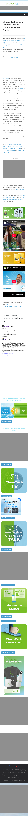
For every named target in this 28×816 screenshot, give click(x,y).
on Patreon (18, 40)
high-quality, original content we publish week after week (14, 45)
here (7, 304)
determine (20, 88)
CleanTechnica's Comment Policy (12, 306)
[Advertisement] (14, 169)
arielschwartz (9, 32)
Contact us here (20, 189)
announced (6, 78)
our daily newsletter (10, 150)
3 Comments (15, 32)
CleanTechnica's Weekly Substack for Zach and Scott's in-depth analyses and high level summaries (12, 146)
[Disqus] (14, 340)
